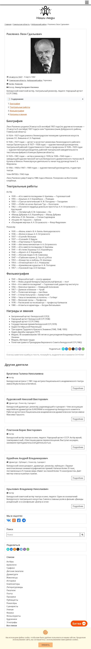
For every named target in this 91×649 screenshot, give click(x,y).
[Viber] (79, 348)
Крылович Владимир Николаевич (27, 489)
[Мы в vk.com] (9, 520)
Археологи (11, 564)
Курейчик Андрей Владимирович (27, 458)
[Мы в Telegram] (24, 520)
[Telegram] (76, 348)
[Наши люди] (45, 15)
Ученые (10, 609)
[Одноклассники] (69, 348)
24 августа (13, 77)
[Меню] (86, 2)
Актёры (10, 561)
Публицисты (12, 600)
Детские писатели (15, 571)
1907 (20, 77)
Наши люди (45, 18)
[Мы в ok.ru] (14, 520)
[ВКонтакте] (66, 348)
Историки (11, 580)
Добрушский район (38, 24)
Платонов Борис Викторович (24, 430)
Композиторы (13, 584)
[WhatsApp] (83, 348)
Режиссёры (12, 603)
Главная (8, 24)
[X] (73, 348)
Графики (11, 568)
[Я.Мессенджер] (63, 348)
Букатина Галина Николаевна (25, 373)
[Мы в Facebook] (18, 520)
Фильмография (17, 110)
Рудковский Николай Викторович (27, 399)
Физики (10, 612)
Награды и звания (18, 114)
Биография (15, 103)
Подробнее (78, 388)
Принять (46, 645)
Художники (12, 619)
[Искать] (82, 535)
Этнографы (12, 622)
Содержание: (45, 99)
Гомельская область (21, 24)
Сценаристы (12, 606)
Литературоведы (15, 587)
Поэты (10, 593)
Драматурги (12, 574)
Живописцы (12, 577)
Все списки (12, 625)
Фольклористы (13, 616)
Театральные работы (20, 107)
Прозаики (11, 596)
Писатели (11, 590)
